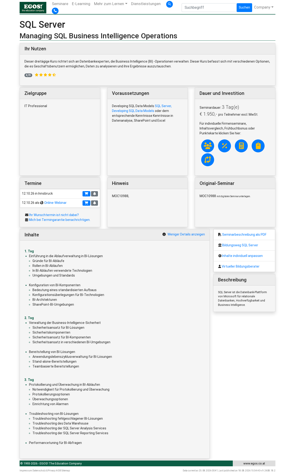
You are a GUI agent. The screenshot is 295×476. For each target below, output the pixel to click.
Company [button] (262, 7)
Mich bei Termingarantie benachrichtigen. (59, 220)
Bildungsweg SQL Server (240, 245)
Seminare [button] (60, 3)
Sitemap (66, 470)
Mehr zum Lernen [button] (109, 3)
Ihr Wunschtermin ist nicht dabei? (54, 215)
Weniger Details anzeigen (186, 234)
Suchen (244, 7)
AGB (58, 470)
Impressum (26, 470)
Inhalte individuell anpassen (242, 256)
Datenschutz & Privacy (44, 470)
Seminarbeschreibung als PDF (244, 234)
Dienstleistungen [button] (146, 3)
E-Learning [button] (81, 3)
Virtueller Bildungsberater (241, 266)
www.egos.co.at (254, 463)
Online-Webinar (55, 203)
